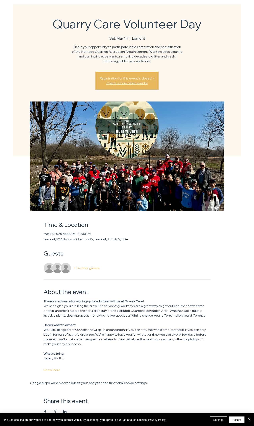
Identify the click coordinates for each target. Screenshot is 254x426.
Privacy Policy (156, 420)
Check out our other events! (127, 83)
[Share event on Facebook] (45, 411)
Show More (51, 370)
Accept (237, 420)
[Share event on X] (55, 411)
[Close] (249, 419)
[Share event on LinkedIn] (65, 411)
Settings (218, 420)
